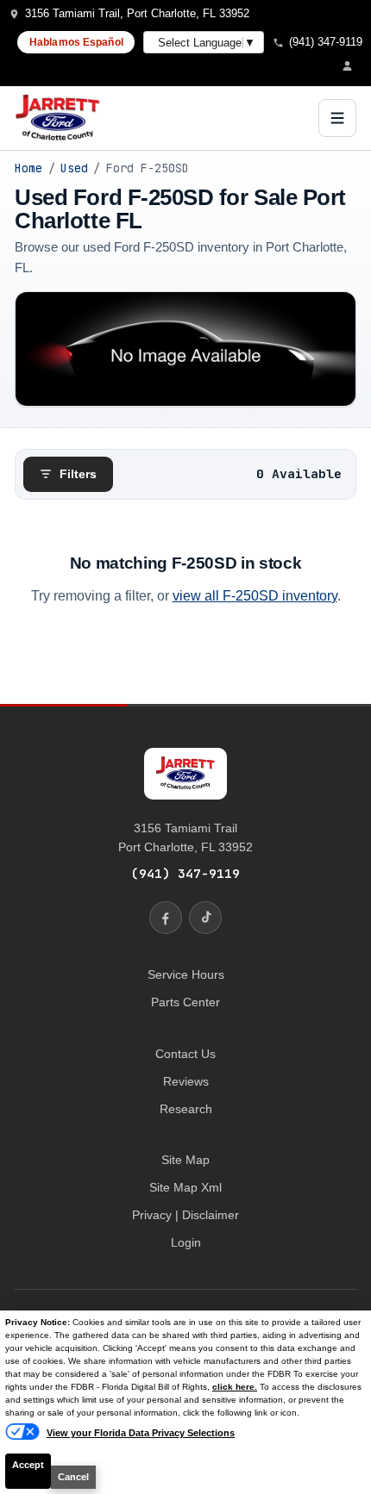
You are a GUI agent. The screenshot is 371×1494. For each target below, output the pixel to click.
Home (28, 168)
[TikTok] (205, 917)
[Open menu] (337, 118)
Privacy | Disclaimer (185, 1215)
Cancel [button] (73, 1477)
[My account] (352, 65)
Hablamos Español (76, 42)
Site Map (185, 1160)
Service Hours (186, 974)
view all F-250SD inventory (255, 595)
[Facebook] (165, 917)
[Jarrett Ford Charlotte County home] (58, 118)
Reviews (186, 1081)
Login (186, 1242)
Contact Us (185, 1054)
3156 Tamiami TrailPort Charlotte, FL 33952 (185, 837)
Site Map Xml (185, 1187)
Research (186, 1109)
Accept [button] (28, 1465)
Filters (78, 474)
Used (74, 168)
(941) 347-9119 (185, 873)
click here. (234, 1386)
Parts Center (185, 1002)
